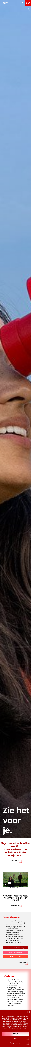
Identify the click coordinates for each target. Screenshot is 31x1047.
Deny (15, 1038)
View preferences (15, 1043)
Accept (15, 1034)
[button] (28, 1012)
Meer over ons (15, 861)
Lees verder (22, 963)
